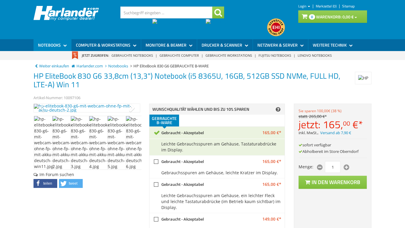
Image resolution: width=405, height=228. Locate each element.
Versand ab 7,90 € (335, 132)
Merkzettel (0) (326, 6)
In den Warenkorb (336, 182)
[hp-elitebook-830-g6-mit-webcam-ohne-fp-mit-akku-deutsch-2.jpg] (87, 108)
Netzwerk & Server (278, 45)
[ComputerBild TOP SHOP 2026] (236, 27)
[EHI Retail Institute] (276, 27)
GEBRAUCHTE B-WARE (164, 120)
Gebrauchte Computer (179, 55)
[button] (45, 183)
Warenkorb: (332, 17)
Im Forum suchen (56, 174)
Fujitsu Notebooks (275, 55)
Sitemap (348, 6)
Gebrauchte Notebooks (132, 55)
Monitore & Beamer (166, 45)
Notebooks (50, 45)
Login (302, 6)
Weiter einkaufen (54, 66)
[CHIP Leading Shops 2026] (179, 27)
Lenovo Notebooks (315, 55)
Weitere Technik (330, 45)
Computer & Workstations (103, 45)
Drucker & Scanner (222, 45)
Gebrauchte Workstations (228, 55)
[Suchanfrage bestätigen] (218, 12)
